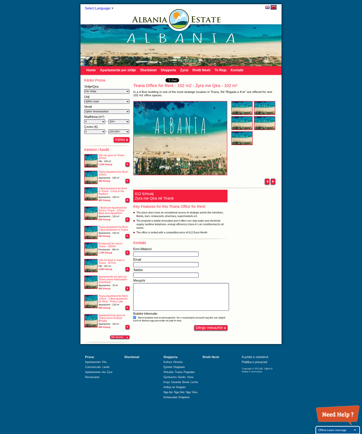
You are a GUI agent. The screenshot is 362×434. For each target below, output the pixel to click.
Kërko (120, 140)
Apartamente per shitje (118, 70)
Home (91, 70)
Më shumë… (118, 337)
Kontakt (237, 70)
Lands (106, 367)
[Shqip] (274, 7)
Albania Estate (179, 19)
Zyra (109, 372)
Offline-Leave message (332, 430)
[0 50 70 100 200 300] (94, 121)
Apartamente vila (95, 372)
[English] (267, 7)
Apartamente (93, 362)
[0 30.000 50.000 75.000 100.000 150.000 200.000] (94, 131)
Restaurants (92, 377)
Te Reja (220, 70)
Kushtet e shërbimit (255, 357)
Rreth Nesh (202, 70)
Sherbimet (148, 70)
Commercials (93, 367)
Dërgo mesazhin (209, 328)
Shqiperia (168, 70)
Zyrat (184, 70)
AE (261, 368)
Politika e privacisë (254, 362)
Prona (89, 357)
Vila (104, 362)
